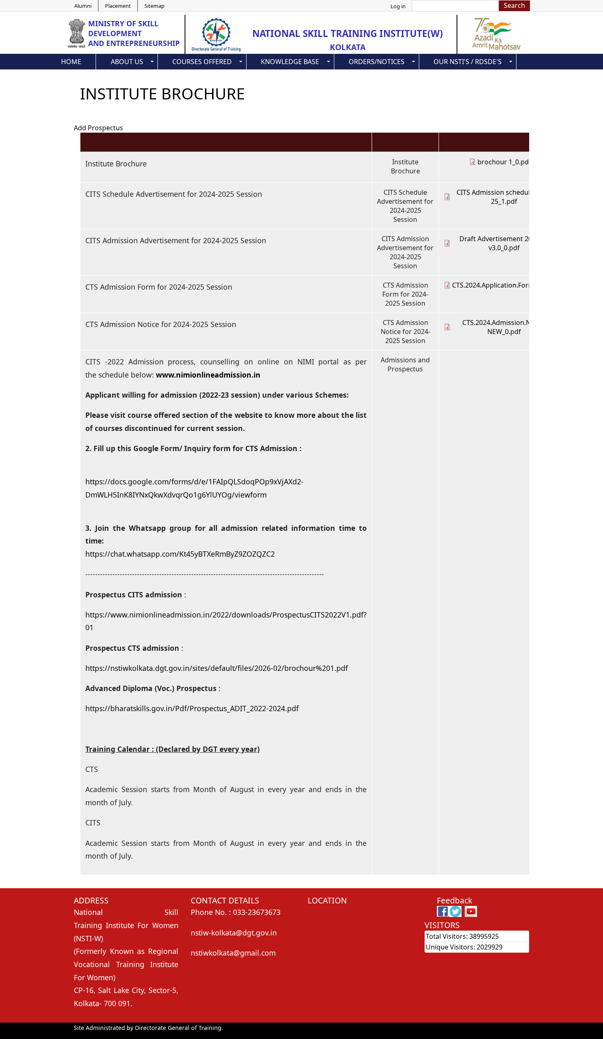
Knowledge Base (290, 61)
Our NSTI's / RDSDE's (468, 61)
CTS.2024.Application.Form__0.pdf (504, 285)
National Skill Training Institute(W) (347, 33)
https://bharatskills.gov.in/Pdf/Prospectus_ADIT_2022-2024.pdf (192, 708)
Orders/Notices (376, 61)
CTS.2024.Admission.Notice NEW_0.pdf (504, 327)
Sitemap (154, 5)
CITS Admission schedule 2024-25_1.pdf (504, 197)
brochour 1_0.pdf (504, 161)
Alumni (82, 5)
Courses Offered (202, 61)
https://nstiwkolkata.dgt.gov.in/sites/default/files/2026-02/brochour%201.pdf (216, 668)
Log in (398, 6)
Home (71, 61)
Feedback (454, 900)
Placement (118, 5)
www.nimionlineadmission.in (208, 375)
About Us (127, 61)
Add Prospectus (98, 127)
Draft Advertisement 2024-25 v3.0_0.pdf (504, 243)
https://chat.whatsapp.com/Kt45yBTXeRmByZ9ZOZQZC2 (180, 554)
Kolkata (347, 47)
